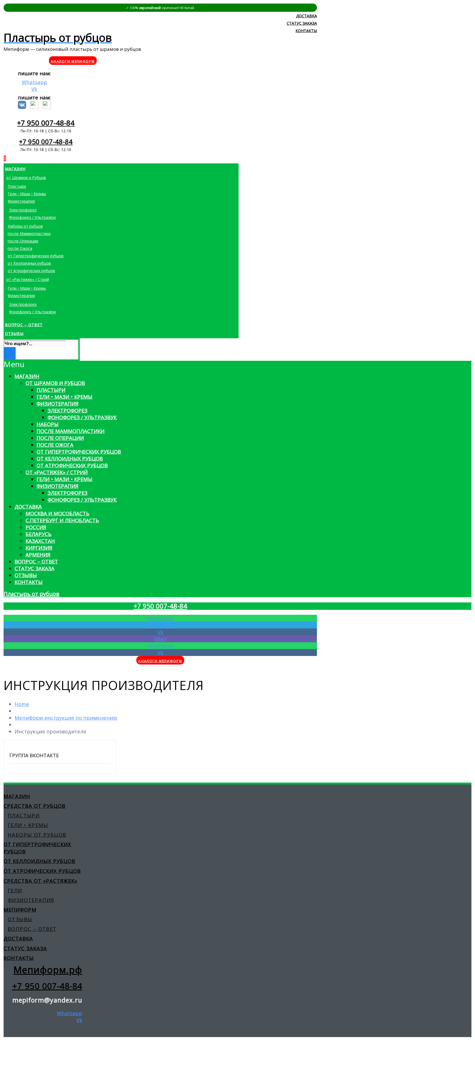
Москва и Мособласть (57, 513)
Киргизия (39, 547)
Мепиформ (20, 909)
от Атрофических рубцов (72, 465)
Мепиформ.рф (47, 969)
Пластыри (51, 389)
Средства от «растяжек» (40, 880)
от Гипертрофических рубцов (79, 451)
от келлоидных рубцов (39, 860)
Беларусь (38, 533)
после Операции (60, 437)
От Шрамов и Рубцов (55, 382)
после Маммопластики (70, 431)
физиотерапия (31, 899)
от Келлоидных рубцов (70, 458)
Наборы (48, 424)
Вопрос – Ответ (36, 561)
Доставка (28, 506)
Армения (38, 554)
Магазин (27, 376)
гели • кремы (28, 825)
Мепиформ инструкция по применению (66, 717)
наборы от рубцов (37, 834)
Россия (36, 527)
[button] (160, 364)
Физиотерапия (57, 403)
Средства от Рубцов (34, 805)
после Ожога (55, 444)
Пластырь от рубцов (31, 593)
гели (15, 890)
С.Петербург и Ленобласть (62, 520)
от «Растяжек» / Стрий (57, 472)
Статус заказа (34, 568)
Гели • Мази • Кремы (64, 396)
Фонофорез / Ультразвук (82, 417)
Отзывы (26, 575)
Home (22, 703)
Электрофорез (67, 410)
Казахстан (40, 540)
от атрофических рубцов (42, 870)
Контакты (29, 582)
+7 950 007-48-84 (45, 123)
